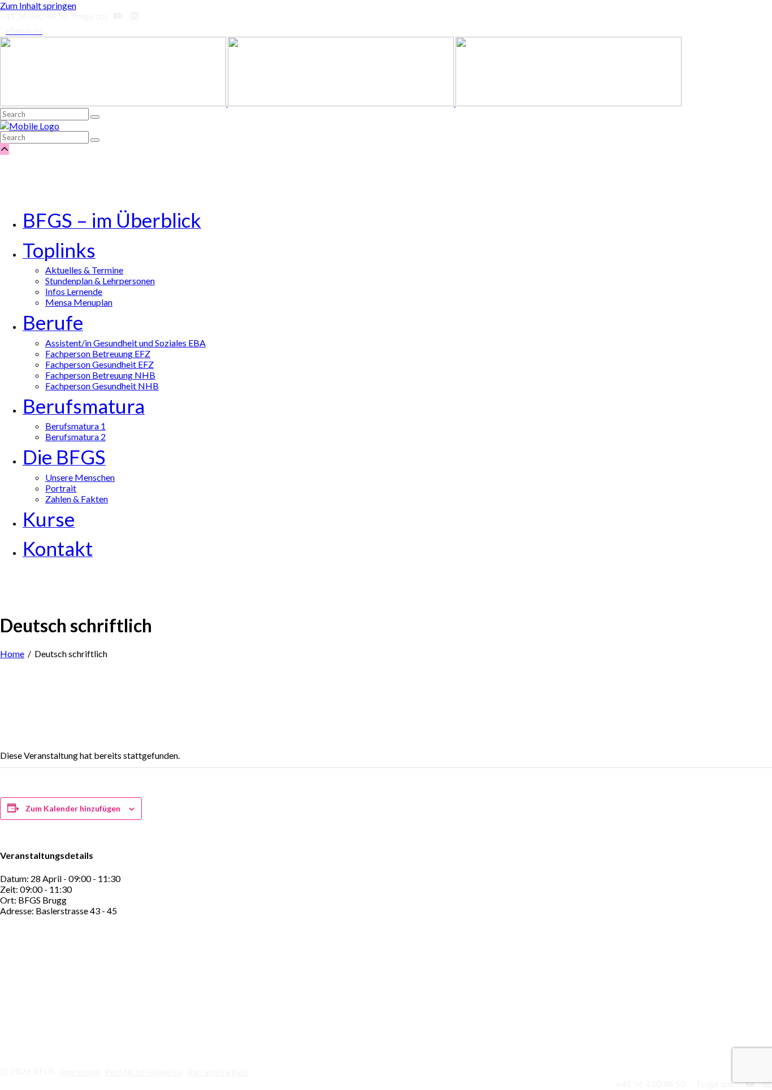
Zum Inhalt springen (38, 5)
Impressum (80, 1072)
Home (12, 653)
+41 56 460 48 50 (44, 1025)
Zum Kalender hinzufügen (72, 808)
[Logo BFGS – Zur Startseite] (341, 102)
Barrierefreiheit (217, 1072)
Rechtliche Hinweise (144, 1072)
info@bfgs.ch (45, 1009)
